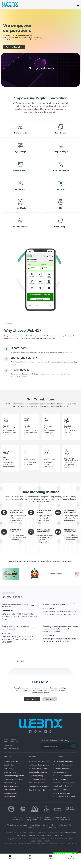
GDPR (43, 827)
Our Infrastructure (15, 817)
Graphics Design (10, 772)
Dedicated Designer (37, 783)
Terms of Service (31, 827)
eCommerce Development (39, 761)
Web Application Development (10, 794)
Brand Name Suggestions (14, 776)
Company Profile (63, 820)
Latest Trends (7, 611)
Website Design (10, 783)
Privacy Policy (21, 835)
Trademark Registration (13, 779)
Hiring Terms (60, 835)
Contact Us (52, 827)
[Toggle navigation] (66, 4)
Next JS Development (61, 793)
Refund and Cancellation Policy (40, 835)
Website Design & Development (11, 788)
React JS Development (62, 776)
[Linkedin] (45, 731)
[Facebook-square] (30, 731)
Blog (53, 825)
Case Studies (35, 825)
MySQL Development (61, 789)
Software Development (38, 768)
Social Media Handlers (37, 779)
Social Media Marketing (38, 772)
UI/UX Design (9, 768)
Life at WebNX (49, 820)
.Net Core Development (62, 786)
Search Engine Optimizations (40, 790)
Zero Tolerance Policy (65, 825)
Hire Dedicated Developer (39, 786)
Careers (46, 825)
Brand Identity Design (12, 761)
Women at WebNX (43, 817)
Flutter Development (61, 779)
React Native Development (64, 797)
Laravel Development (61, 768)
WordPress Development (63, 761)
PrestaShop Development (63, 783)
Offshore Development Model (16, 825)
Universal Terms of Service (67, 832)
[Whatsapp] (50, 731)
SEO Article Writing (36, 776)
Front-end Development (63, 765)
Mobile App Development (39, 765)
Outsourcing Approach (61, 817)
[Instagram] (35, 731)
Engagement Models (33, 820)
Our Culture (29, 817)
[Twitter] (40, 731)
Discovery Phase (17, 820)
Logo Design (9, 765)
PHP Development (60, 772)
